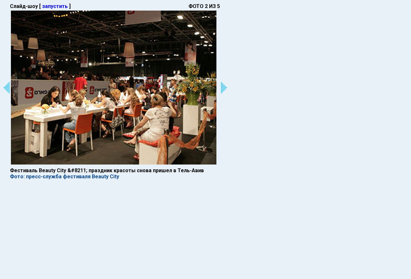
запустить (55, 6)
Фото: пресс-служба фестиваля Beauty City (64, 176)
